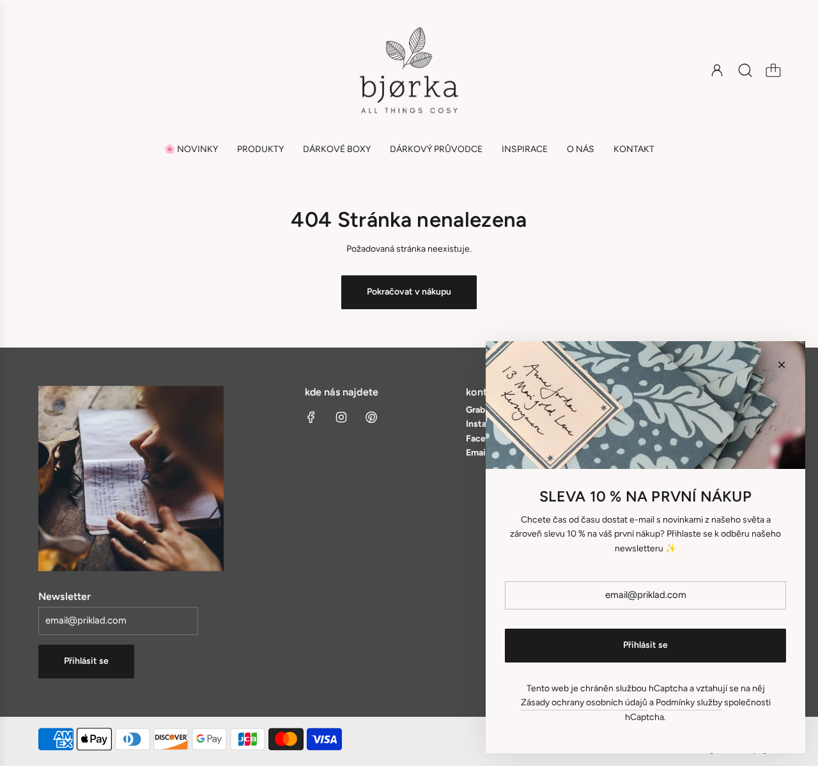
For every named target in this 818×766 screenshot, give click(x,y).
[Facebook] (311, 417)
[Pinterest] (371, 417)
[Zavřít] (782, 365)
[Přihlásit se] (717, 70)
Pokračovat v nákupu (409, 291)
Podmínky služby (689, 702)
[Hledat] (745, 70)
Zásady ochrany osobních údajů (584, 702)
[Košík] (773, 70)
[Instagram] (341, 417)
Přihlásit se (86, 660)
